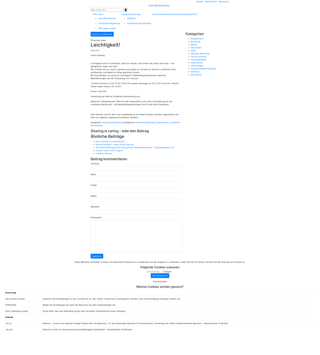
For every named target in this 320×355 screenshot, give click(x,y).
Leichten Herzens (104, 153)
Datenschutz (211, 1)
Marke (93, 196)
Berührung (195, 41)
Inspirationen (162, 122)
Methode (131, 18)
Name (93, 174)
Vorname (95, 163)
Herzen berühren (160, 14)
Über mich (97, 14)
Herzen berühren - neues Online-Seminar (115, 144)
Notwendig (154, 271)
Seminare (195, 71)
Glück (193, 50)
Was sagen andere (107, 28)
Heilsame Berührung (130, 14)
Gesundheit (196, 47)
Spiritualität (196, 74)
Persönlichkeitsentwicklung (203, 68)
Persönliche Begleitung (109, 23)
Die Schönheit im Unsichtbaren (110, 141)
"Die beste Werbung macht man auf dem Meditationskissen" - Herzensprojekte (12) (135, 147)
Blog (185, 14)
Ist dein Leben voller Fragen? (109, 150)
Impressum (224, 1)
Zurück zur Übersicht (102, 34)
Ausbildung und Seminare (139, 23)
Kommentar (96, 217)
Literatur (179, 14)
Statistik (168, 271)
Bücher (194, 44)
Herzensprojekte (198, 59)
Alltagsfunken (197, 38)
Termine (171, 14)
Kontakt (200, 1)
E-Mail (94, 185)
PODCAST (192, 14)
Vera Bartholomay (107, 18)
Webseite (95, 206)
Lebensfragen (197, 65)
